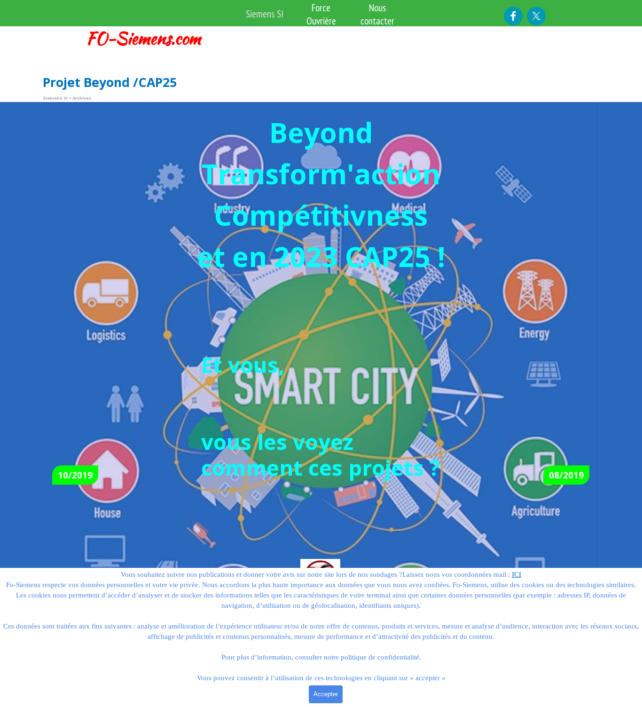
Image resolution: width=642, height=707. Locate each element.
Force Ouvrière (321, 14)
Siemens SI (264, 13)
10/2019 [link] (75, 475)
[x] (536, 16)
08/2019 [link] (566, 475)
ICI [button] (516, 574)
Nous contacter (377, 14)
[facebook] (513, 16)
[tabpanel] (150, 38)
